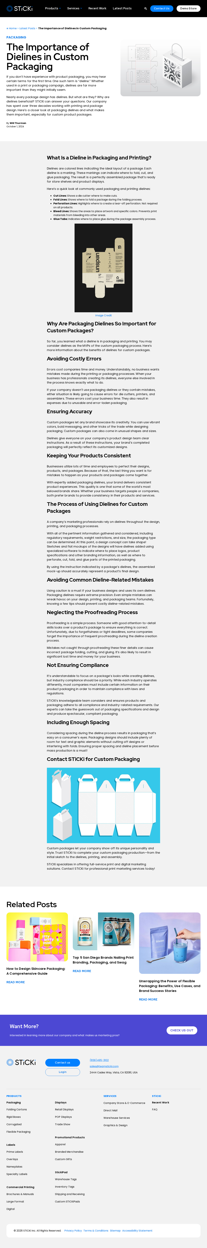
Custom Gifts (63, 1159)
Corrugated (14, 1124)
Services (73, 8)
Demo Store (188, 8)
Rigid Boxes (13, 1117)
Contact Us (162, 8)
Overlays (12, 1159)
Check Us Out (182, 1030)
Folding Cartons (16, 1109)
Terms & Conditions (95, 1230)
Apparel (60, 1144)
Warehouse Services (117, 1118)
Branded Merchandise (69, 1152)
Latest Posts (122, 8)
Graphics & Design (115, 1125)
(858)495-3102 (99, 1060)
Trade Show (62, 1124)
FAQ (154, 1109)
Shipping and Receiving (70, 1194)
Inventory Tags (64, 1187)
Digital (10, 1209)
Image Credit (103, 315)
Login (63, 1072)
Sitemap (115, 1230)
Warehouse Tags (66, 1179)
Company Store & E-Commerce (124, 1103)
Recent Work (97, 8)
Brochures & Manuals (20, 1194)
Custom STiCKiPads (67, 1201)
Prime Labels (14, 1152)
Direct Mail (110, 1110)
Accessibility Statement (137, 1230)
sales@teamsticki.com (104, 1066)
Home (12, 28)
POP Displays (63, 1117)
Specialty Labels (16, 1174)
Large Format (15, 1201)
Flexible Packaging (18, 1132)
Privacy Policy (73, 1230)
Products (51, 8)
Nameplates (14, 1167)
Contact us (62, 1062)
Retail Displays (64, 1109)
